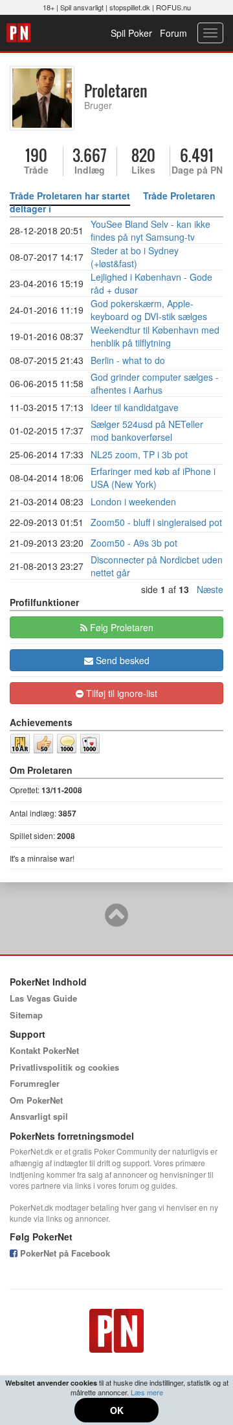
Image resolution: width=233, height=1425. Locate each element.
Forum (173, 32)
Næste (210, 589)
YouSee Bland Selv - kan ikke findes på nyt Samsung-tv (150, 230)
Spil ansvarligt (82, 7)
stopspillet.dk (129, 7)
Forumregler (35, 1083)
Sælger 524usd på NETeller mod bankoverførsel (147, 430)
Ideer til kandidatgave (135, 407)
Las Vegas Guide (43, 998)
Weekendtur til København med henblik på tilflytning (155, 336)
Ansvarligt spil (39, 1116)
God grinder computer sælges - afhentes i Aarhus (155, 383)
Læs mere (147, 1392)
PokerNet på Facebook (63, 1253)
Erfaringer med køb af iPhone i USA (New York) (153, 477)
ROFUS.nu (173, 7)
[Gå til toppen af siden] (116, 921)
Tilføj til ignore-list (120, 693)
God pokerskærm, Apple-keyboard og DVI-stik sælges (149, 310)
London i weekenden (133, 501)
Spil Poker (131, 32)
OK (117, 1410)
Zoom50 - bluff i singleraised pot (156, 522)
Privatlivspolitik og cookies (64, 1067)
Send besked (121, 660)
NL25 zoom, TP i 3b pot (139, 454)
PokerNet (20, 33)
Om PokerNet (36, 1100)
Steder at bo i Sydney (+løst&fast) (135, 257)
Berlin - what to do (128, 360)
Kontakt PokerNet (44, 1050)
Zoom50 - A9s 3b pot (134, 542)
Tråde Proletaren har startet (70, 195)
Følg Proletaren (120, 627)
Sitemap (26, 1015)
